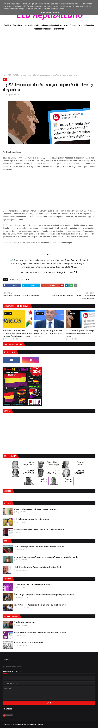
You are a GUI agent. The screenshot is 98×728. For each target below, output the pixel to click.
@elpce (39, 260)
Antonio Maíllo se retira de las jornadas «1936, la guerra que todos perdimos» (39, 529)
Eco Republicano (10, 95)
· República (41, 25)
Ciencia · (74, 25)
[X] (49, 360)
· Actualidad (17, 25)
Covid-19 (8, 25)
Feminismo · (48, 28)
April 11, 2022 (66, 272)
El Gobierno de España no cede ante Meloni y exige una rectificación (35, 509)
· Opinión (50, 25)
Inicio (4, 75)
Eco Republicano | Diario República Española (29, 724)
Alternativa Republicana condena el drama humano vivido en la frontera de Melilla (40, 632)
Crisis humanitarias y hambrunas (24, 622)
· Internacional (29, 25)
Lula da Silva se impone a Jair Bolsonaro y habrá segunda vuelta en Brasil (37, 567)
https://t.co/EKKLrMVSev (65, 267)
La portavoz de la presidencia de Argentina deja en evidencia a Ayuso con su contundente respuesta (46, 557)
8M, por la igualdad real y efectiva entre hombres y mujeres (33, 584)
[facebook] (11, 360)
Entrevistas (59, 28)
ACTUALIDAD (14, 279)
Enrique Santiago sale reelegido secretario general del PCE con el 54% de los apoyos (48, 331)
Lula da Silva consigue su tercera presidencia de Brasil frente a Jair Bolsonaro (39, 546)
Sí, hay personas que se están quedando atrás (29, 642)
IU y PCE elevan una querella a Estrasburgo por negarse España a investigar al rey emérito (80, 333)
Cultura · (82, 25)
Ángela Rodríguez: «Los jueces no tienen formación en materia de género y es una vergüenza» (44, 594)
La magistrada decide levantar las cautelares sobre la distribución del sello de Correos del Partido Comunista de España (17, 333)
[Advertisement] (49, 53)
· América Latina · (62, 25)
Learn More (45, 12)
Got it (56, 12)
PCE (9, 75)
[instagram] (30, 360)
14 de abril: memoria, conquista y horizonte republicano (32, 519)
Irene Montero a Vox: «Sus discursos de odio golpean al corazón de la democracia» (40, 604)
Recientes (7, 503)
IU (22, 279)
